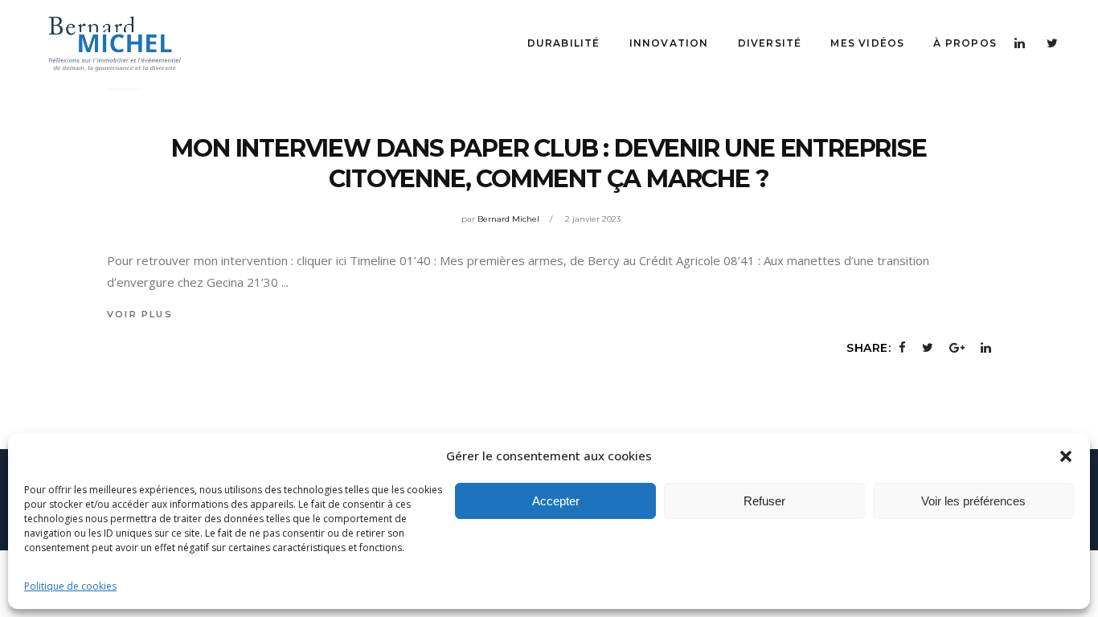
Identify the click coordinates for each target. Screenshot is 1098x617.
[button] (1066, 456)
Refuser (764, 501)
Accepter (556, 501)
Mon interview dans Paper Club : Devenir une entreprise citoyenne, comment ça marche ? (548, 163)
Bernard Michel (508, 219)
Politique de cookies (70, 586)
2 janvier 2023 (593, 219)
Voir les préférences (973, 501)
